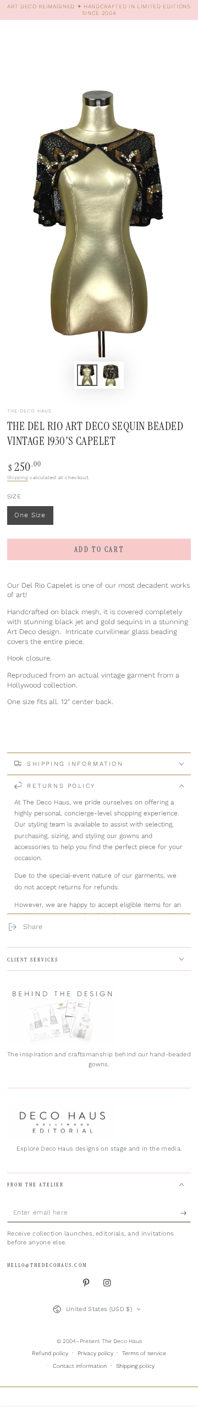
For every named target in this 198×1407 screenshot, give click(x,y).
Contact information (80, 1366)
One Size (33, 518)
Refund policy (50, 1353)
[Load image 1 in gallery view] (87, 374)
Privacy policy (95, 1353)
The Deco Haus (29, 410)
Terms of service (144, 1353)
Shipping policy (135, 1366)
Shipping (17, 477)
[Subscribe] (185, 1213)
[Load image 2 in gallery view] (111, 374)
